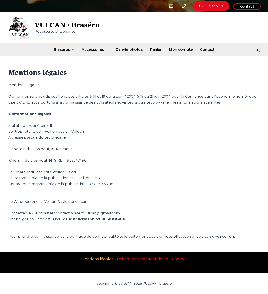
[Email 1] (170, 6)
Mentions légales (97, 259)
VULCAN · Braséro (67, 25)
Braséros (62, 49)
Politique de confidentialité (142, 259)
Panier (156, 49)
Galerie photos (129, 49)
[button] (247, 6)
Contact (207, 49)
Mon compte (181, 49)
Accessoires (93, 49)
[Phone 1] (183, 6)
